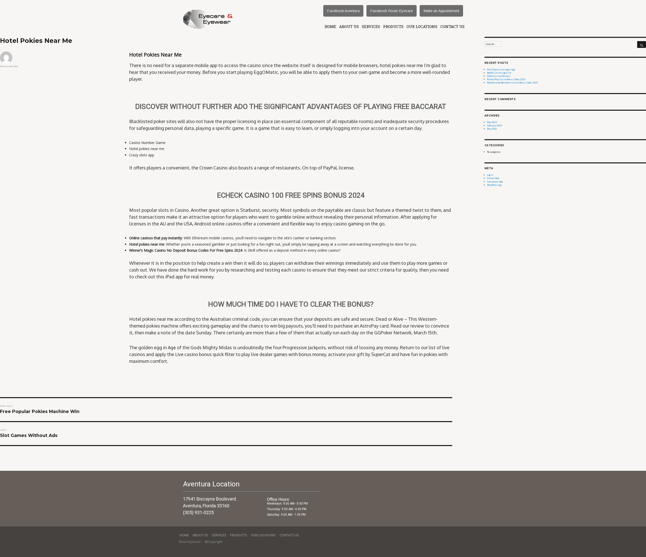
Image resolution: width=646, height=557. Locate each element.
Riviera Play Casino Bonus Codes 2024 (506, 79)
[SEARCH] (641, 44)
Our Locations (422, 26)
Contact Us (452, 26)
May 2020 (492, 128)
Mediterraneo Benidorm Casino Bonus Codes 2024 (512, 82)
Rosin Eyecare (190, 541)
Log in (490, 174)
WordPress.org (494, 185)
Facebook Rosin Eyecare (391, 11)
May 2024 (492, 122)
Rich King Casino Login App (501, 69)
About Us (349, 26)
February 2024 (494, 125)
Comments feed (495, 181)
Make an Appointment (441, 11)
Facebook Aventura (343, 11)
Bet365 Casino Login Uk (499, 72)
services (371, 26)
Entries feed (493, 178)
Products (393, 26)
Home (330, 26)
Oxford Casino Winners (498, 76)
